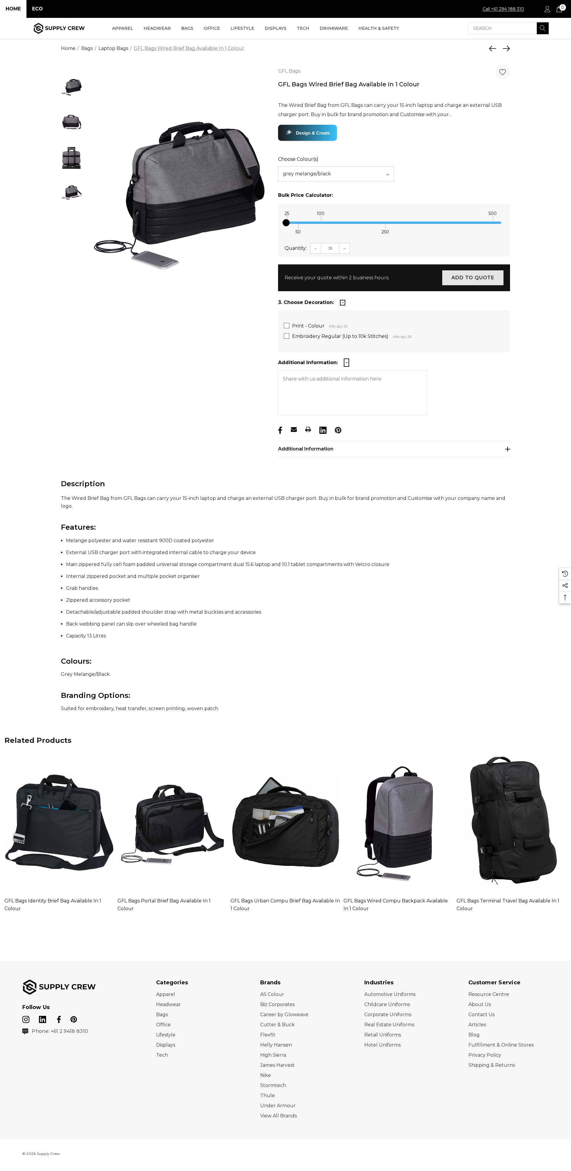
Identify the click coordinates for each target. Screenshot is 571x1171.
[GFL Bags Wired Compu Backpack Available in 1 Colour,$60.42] (398, 823)
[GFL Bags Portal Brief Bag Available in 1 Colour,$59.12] (172, 823)
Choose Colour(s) (298, 159)
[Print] (308, 429)
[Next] (505, 48)
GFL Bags (289, 71)
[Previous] (494, 48)
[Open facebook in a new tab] (58, 1018)
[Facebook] (280, 429)
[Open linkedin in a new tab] (43, 1018)
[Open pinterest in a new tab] (73, 1018)
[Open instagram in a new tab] (25, 1018)
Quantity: (296, 248)
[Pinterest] (338, 429)
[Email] (294, 429)
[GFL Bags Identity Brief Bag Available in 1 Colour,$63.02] (59, 823)
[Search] (543, 28)
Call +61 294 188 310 (503, 9)
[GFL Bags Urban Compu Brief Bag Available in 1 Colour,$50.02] (285, 823)
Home (13, 9)
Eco (37, 9)
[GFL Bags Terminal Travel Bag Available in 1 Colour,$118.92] (512, 823)
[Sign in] (547, 9)
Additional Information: (308, 362)
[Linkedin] (322, 429)
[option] (179, 194)
